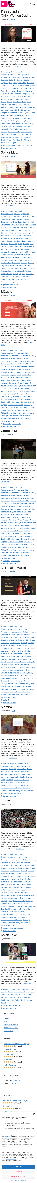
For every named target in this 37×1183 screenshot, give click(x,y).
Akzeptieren (18, 1167)
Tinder (5, 800)
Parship (13, 1083)
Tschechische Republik (16, 132)
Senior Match (11, 152)
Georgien (12, 91)
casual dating (8, 928)
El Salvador (5, 88)
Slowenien (19, 126)
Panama (4, 118)
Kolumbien (13, 105)
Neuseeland (12, 113)
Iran (14, 96)
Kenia (29, 102)
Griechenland (27, 91)
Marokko (11, 110)
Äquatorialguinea (7, 75)
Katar (24, 102)
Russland (28, 121)
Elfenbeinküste (15, 88)
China (15, 83)
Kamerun (27, 99)
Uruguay (22, 134)
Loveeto (6, 1019)
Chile (10, 83)
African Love (8, 1054)
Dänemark (30, 83)
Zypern (14, 143)
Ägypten (6, 72)
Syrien (16, 129)
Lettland (10, 107)
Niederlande (30, 113)
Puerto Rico (12, 121)
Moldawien (25, 110)
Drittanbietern (7, 1136)
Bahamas (32, 77)
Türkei (3, 134)
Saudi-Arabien (6, 124)
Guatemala (5, 94)
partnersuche (27, 145)
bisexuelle (7, 424)
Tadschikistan (24, 129)
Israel (24, 96)
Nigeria (3, 115)
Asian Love (9, 935)
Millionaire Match (13, 568)
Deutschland (5, 85)
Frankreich (4, 91)
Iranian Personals (10, 1065)
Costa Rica (22, 83)
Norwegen (10, 115)
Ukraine (9, 134)
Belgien (13, 80)
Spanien (27, 126)
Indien (32, 94)
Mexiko (17, 110)
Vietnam (27, 140)
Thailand (4, 132)
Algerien (20, 72)
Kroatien (26, 105)
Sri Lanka (26, 909)
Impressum (23, 1180)
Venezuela (29, 134)
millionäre (6, 700)
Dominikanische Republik (20, 85)
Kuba (31, 105)
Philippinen (23, 118)
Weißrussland (6, 143)
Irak (11, 96)
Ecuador (33, 85)
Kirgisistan (4, 105)
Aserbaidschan (14, 77)
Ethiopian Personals (11, 1025)
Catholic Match (12, 431)
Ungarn (15, 134)
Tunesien (28, 132)
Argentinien (25, 75)
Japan (10, 99)
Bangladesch (5, 80)
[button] (34, 1114)
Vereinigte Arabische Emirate (11, 137)
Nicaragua (21, 113)
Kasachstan (17, 102)
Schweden (16, 124)
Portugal (4, 121)
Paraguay (11, 118)
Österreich (19, 115)
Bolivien (20, 80)
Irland (19, 96)
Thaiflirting (16, 1080)
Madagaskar (31, 107)
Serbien (30, 124)
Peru (17, 118)
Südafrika (9, 129)
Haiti (11, 94)
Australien (24, 77)
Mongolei (4, 113)
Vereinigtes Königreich (15, 140)
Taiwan (32, 129)
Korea (20, 105)
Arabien (17, 75)
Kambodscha (18, 99)
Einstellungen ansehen (18, 1176)
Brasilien (27, 80)
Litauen (23, 107)
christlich (6, 561)
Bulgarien (4, 83)
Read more (17, 66)
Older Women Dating (16, 15)
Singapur (4, 126)
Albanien (13, 72)
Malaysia (4, 110)
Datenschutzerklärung (11, 1159)
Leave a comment (9, 148)
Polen (30, 118)
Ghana (19, 91)
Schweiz (24, 124)
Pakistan (27, 115)
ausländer (6, 793)
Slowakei (11, 126)
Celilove (6, 1022)
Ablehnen (18, 1171)
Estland (24, 88)
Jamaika (4, 99)
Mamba (6, 707)
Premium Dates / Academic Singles (16, 1044)
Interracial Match (10, 1049)
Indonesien (5, 96)
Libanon (16, 107)
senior (16, 285)
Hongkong (25, 94)
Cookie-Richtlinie (15, 1180)
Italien (28, 96)
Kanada (3, 102)
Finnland (31, 88)
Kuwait (3, 107)
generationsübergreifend (12, 145)
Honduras (17, 94)
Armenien (4, 77)
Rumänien (20, 121)
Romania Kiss (8, 1060)
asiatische (7, 1005)
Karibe (9, 102)
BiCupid (6, 291)
